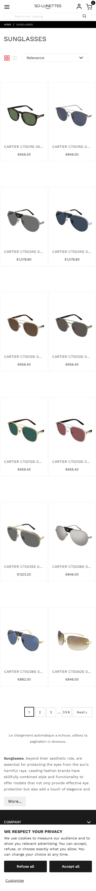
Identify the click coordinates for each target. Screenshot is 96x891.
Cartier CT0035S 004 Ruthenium (24, 566)
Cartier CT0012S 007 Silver (72, 461)
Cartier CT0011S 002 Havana (24, 147)
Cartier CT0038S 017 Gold (24, 671)
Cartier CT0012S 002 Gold (24, 357)
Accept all (70, 866)
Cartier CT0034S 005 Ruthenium (24, 252)
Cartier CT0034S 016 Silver (72, 252)
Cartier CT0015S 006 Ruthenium (72, 147)
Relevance (35, 58)
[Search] (86, 14)
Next (80, 712)
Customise (14, 880)
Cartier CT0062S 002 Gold (72, 671)
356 (66, 712)
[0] (89, 6)
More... (15, 801)
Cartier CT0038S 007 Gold (72, 566)
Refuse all (25, 866)
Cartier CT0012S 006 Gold (24, 461)
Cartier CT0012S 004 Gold (72, 357)
